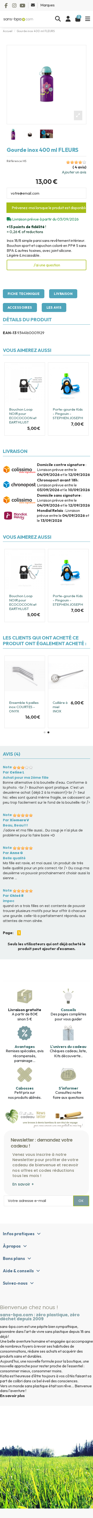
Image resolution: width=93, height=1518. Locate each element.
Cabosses (25, 1088)
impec (8, 900)
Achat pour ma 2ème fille (26, 777)
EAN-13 (9, 332)
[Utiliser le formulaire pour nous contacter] (33, 5)
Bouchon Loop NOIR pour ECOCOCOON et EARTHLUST (22, 415)
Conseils (68, 1009)
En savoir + (23, 1184)
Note (7, 767)
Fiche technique (24, 294)
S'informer (68, 1088)
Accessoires (20, 307)
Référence (14, 161)
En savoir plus (12, 1395)
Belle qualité (14, 858)
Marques (47, 5)
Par (13, 772)
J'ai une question (46, 265)
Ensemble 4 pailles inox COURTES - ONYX (24, 706)
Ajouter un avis (74, 172)
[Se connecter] (68, 19)
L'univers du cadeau (68, 1046)
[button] (45, 732)
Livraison (63, 294)
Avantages (25, 1046)
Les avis (54, 307)
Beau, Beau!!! (15, 825)
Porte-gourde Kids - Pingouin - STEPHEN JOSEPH (68, 413)
